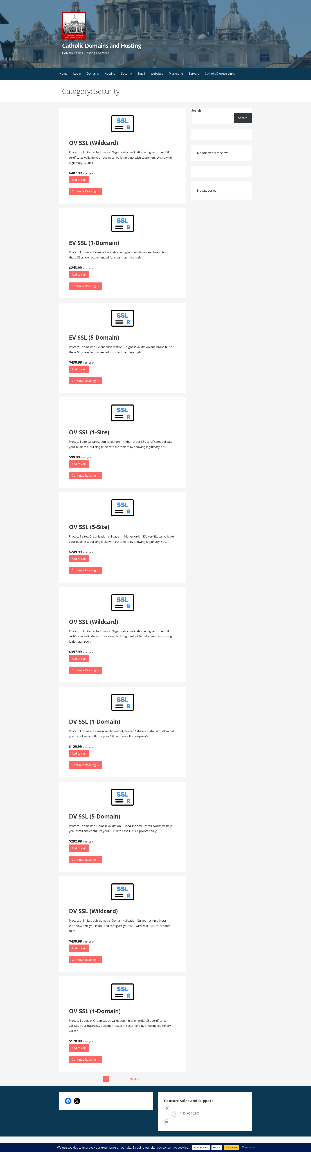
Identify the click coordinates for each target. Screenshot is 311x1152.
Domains (93, 74)
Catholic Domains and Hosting (101, 45)
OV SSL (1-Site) (89, 432)
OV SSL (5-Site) (89, 527)
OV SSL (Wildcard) (93, 143)
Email (141, 74)
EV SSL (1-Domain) (94, 243)
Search (196, 110)
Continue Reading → (86, 191)
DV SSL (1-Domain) (94, 721)
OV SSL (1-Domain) (95, 1011)
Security (126, 74)
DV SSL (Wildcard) (93, 911)
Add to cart (79, 180)
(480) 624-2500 (190, 1113)
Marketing (176, 74)
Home (63, 74)
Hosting (110, 74)
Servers (194, 74)
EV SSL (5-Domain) (94, 337)
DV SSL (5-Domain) (94, 816)
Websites (157, 74)
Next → (135, 1079)
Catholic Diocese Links (220, 74)
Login (77, 74)
